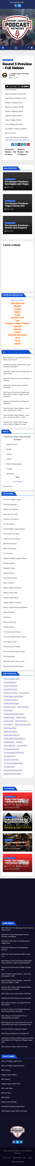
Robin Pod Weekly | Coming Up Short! (15, 800)
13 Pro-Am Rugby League (12, 499)
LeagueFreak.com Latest (16, 352)
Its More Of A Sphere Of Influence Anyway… (17, 820)
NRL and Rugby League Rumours (12, 1065)
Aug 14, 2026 (10, 866)
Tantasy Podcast (9, 627)
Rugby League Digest (10, 597)
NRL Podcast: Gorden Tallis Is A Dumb (14, 1046)
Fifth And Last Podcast (11, 519)
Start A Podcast (17, 1158)
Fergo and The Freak (10, 514)
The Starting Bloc (9, 656)
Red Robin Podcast (10, 578)
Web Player (11, 474)
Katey (17, 332)
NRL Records (6, 1093)
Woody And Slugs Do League (13, 666)
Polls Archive (7, 486)
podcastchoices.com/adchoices (18, 140)
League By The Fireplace (12, 539)
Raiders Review (8, 573)
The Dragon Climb (15, 842)
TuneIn (9, 459)
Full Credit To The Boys (11, 534)
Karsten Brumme (17, 335)
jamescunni (17, 317)
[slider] (26, 86)
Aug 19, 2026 (10, 825)
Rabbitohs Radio (9, 568)
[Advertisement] (17, 899)
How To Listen (7, 1158)
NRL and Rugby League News (11, 1061)
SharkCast (7, 617)
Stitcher (9, 454)
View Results (17, 481)
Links (24, 1158)
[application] (17, 86)
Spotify (9, 449)
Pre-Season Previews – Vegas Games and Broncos (17, 205)
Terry (17, 340)
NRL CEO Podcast (9, 548)
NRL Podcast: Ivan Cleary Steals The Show (16, 993)
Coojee (17, 309)
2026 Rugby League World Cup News (14, 1111)
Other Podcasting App (14, 464)
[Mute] (22, 86)
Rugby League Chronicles (12, 588)
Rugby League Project (17, 323)
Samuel (17, 326)
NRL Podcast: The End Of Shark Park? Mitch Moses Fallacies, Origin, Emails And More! (16, 394)
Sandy (17, 329)
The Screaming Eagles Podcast (14, 651)
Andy (17, 314)
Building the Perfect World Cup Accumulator (16, 998)
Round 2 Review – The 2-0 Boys (23, 151)
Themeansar (17, 1153)
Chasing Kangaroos (10, 504)
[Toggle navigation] (15, 47)
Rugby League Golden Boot (10, 1084)
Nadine (17, 306)
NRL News (8, 923)
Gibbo (17, 343)
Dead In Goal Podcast (10, 509)
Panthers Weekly (9, 563)
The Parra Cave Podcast (11, 646)
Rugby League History (9, 1075)
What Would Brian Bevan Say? (13, 661)
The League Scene (9, 642)
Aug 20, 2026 (10, 804)
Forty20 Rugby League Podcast (14, 529)
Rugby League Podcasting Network (15, 607)
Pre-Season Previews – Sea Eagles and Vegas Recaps (17, 184)
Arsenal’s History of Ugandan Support (14, 1029)
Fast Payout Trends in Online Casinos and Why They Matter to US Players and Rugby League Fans (17, 1040)
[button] (28, 47)
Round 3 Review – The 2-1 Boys (10, 151)
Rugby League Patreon (17, 1161)
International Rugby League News (13, 1106)
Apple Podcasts (12, 444)
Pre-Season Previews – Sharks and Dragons (17, 226)
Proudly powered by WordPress (12, 1150)
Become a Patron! (17, 300)
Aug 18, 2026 (10, 845)
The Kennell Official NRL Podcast (14, 637)
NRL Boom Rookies (8, 59)
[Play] (7, 86)
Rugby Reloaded (9, 612)
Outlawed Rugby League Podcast (14, 558)
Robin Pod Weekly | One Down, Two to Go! (17, 861)
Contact (30, 1158)
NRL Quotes (5, 1097)
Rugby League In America (12, 602)
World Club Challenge (9, 1102)
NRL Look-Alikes (7, 1088)
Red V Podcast (8, 583)
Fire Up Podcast (8, 524)
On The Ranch (8, 553)
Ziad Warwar (18, 303)
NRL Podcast (5, 1070)
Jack (17, 337)
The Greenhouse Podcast (12, 632)
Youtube (9, 469)
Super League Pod (9, 622)
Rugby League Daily (10, 593)
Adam (17, 312)
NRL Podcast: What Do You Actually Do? (15, 1033)
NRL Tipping (5, 1079)
